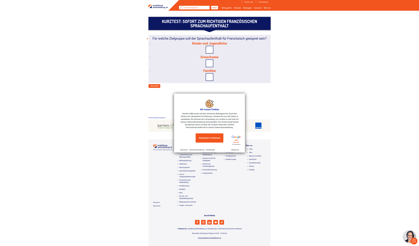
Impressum (184, 150)
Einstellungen (210, 150)
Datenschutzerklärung (196, 150)
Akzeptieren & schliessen (209, 138)
